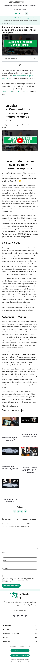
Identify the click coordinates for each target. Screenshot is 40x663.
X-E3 (19, 91)
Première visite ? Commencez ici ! (13, 5)
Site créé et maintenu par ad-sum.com (20, 659)
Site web (5, 568)
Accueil (4, 18)
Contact (24, 9)
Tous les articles (12, 18)
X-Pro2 (26, 91)
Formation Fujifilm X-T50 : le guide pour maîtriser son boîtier (30, 436)
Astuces (35, 18)
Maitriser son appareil (25, 18)
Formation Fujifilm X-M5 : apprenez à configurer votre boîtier (10, 438)
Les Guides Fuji (16, 2)
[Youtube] (22, 616)
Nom (4, 552)
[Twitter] (18, 616)
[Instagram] (26, 616)
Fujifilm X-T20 (7, 91)
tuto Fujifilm (28, 2)
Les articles (26, 5)
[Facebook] (14, 616)
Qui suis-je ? (17, 9)
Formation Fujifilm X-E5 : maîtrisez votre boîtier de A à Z (10, 468)
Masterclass (33, 5)
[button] (26, 13)
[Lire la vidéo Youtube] (20, 140)
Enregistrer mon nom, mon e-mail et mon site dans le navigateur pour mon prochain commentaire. (18, 579)
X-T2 (14, 91)
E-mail (5, 560)
